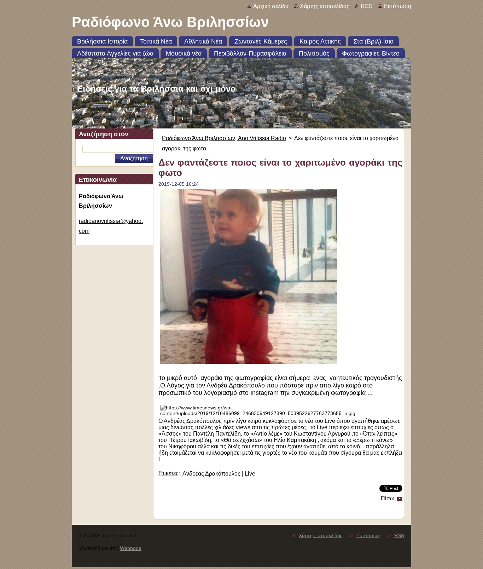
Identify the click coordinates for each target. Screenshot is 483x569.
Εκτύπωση (397, 6)
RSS (367, 6)
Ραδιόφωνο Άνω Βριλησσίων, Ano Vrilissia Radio (224, 138)
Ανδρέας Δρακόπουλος (211, 474)
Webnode (130, 548)
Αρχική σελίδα (271, 6)
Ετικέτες (168, 473)
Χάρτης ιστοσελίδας (324, 6)
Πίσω (388, 498)
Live (250, 474)
